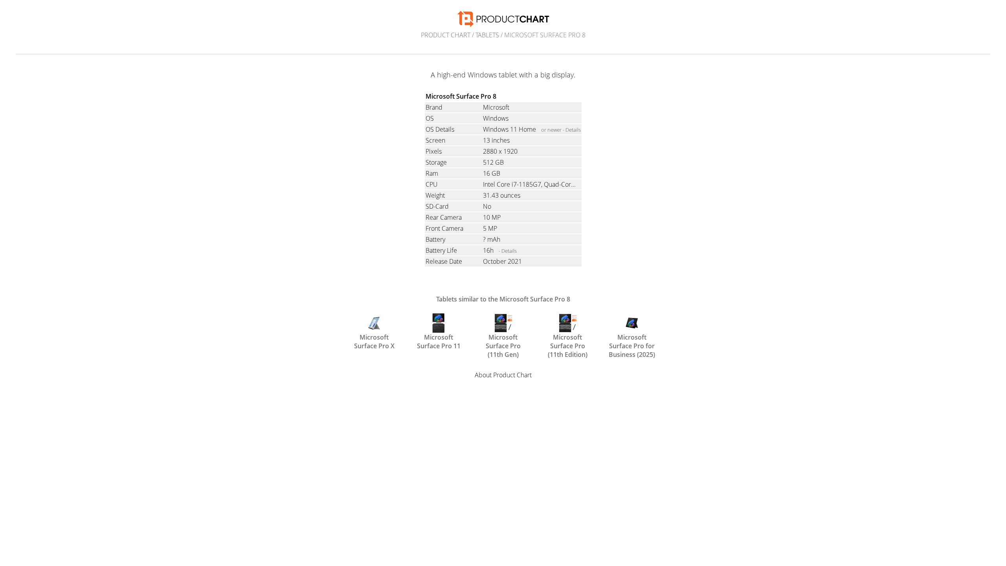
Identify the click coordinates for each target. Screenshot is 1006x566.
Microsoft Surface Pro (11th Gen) (503, 341)
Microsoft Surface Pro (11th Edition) (567, 341)
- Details (508, 250)
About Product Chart (503, 375)
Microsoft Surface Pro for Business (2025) (632, 341)
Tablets (487, 35)
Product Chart (445, 35)
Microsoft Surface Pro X (374, 341)
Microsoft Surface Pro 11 (439, 341)
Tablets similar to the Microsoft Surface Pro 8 (503, 299)
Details (573, 129)
